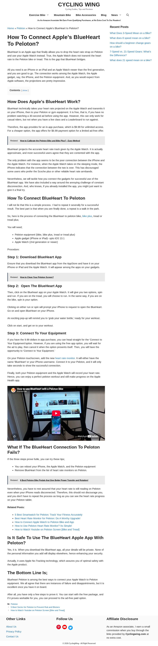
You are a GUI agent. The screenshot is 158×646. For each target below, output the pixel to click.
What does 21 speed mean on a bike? (131, 60)
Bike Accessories (86, 15)
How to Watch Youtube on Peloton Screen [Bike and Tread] (47, 529)
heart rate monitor (65, 358)
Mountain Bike (62, 15)
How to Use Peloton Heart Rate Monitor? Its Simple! (43, 525)
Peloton (21, 28)
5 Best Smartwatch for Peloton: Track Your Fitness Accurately (48, 514)
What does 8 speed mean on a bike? (130, 38)
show (25, 90)
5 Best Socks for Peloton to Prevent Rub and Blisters (35, 607)
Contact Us (12, 636)
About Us (11, 626)
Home (10, 28)
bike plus (87, 216)
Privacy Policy (13, 631)
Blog (103, 15)
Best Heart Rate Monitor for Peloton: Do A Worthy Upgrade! (47, 518)
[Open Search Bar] (127, 15)
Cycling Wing (79, 4)
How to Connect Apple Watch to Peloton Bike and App (44, 522)
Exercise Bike (37, 15)
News (114, 15)
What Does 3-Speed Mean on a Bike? (130, 33)
